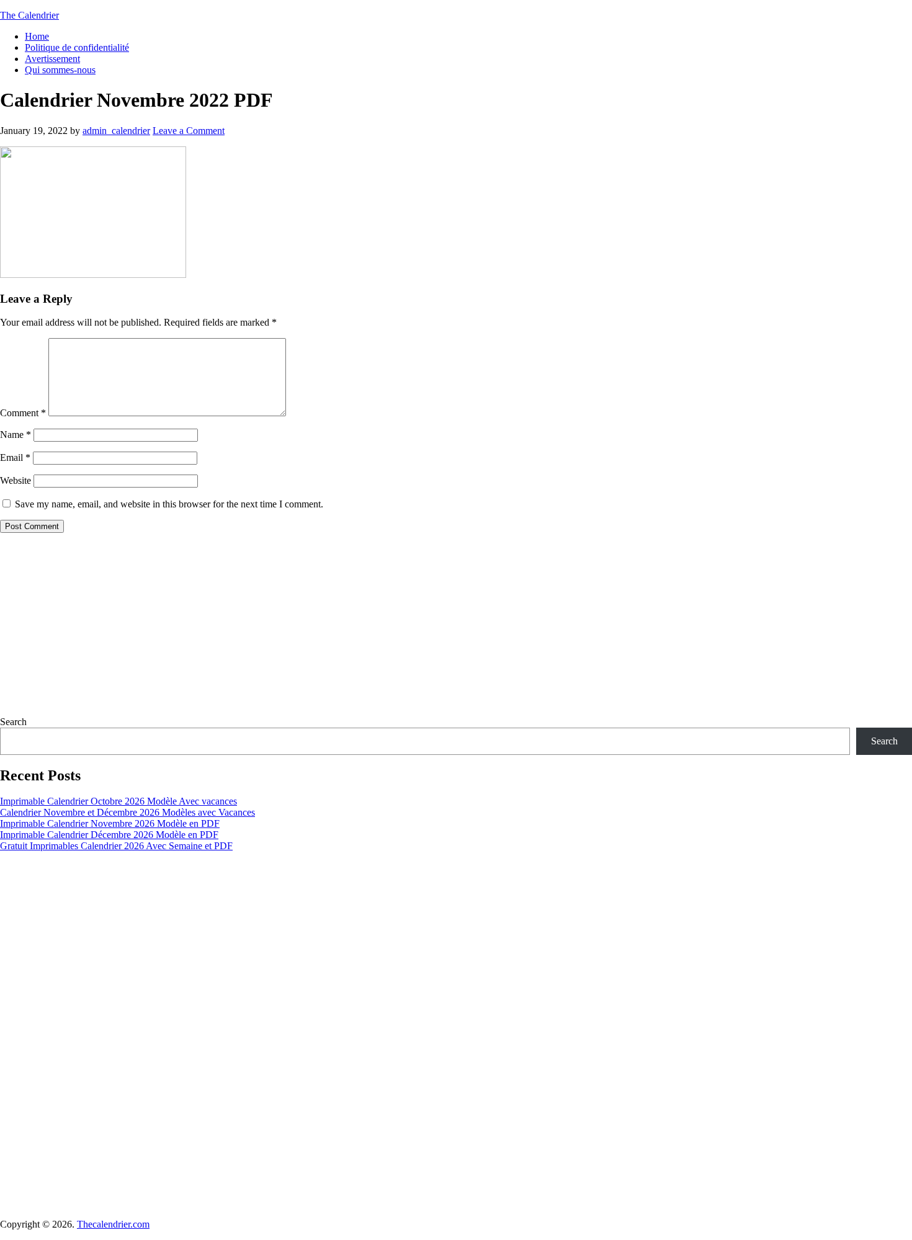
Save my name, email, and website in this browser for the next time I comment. (169, 504)
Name (15, 434)
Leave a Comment (189, 130)
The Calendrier (29, 15)
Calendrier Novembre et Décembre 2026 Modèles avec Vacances (127, 812)
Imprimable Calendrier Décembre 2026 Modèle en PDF (109, 834)
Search (13, 721)
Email (15, 457)
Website (15, 480)
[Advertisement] (372, 629)
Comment (23, 413)
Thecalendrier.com (113, 1224)
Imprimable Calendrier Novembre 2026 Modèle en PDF (110, 823)
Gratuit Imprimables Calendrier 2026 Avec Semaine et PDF (116, 846)
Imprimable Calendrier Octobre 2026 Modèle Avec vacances (118, 801)
